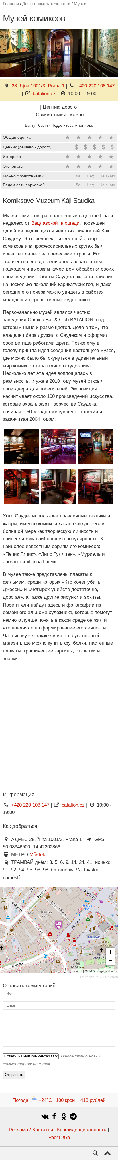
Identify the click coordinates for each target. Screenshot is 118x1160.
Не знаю (107, 176)
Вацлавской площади (55, 223)
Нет (90, 176)
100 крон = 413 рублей (81, 1100)
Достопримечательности (46, 3)
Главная (11, 3)
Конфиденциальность (81, 1129)
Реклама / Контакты (31, 1129)
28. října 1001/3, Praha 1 (38, 86)
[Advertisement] (59, 726)
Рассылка (59, 1137)
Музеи (80, 3)
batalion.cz (44, 93)
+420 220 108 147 (95, 86)
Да (78, 176)
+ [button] (110, 952)
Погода (32, 1100)
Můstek (37, 854)
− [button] (110, 960)
